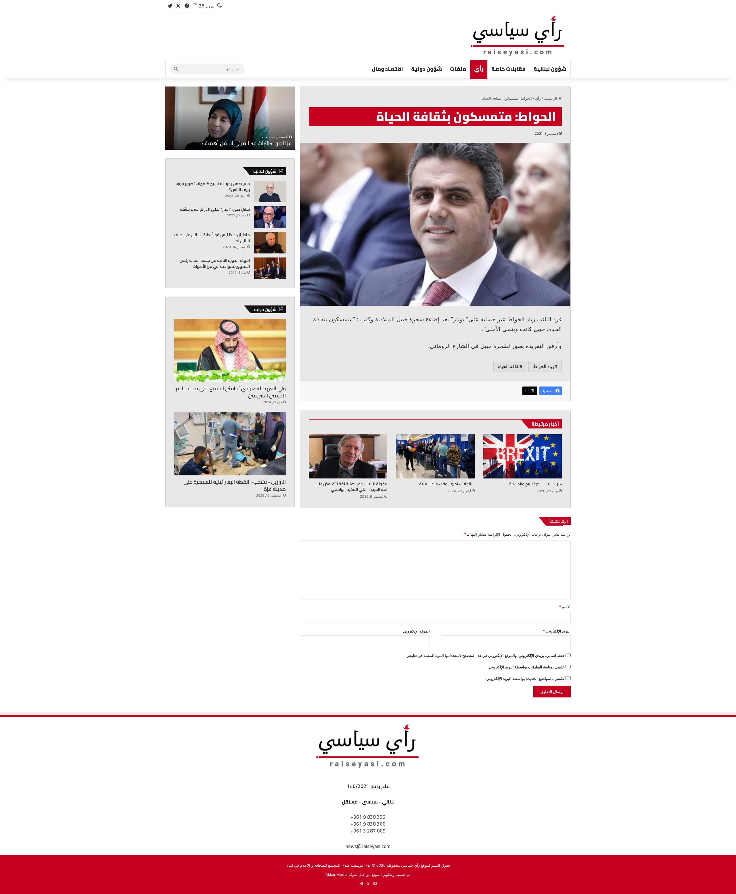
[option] (230, 118)
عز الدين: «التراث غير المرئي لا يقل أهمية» (247, 143)
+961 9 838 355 (368, 817)
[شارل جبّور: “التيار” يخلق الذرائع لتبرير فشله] (270, 217)
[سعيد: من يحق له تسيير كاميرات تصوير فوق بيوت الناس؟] (270, 191)
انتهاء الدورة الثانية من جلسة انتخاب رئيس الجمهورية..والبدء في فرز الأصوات (214, 263)
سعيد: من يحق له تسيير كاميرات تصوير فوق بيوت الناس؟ (213, 186)
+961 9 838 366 (368, 823)
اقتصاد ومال (387, 69)
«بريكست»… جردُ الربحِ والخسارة (535, 484)
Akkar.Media (336, 874)
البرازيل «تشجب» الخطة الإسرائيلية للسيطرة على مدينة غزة (234, 485)
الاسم (565, 606)
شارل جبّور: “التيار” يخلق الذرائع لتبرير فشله (215, 209)
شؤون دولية (426, 69)
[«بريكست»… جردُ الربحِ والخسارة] (522, 456)
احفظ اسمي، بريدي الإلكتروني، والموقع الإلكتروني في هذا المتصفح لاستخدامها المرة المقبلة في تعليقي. (485, 655)
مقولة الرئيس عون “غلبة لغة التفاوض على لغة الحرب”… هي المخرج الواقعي (351, 486)
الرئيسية (551, 98)
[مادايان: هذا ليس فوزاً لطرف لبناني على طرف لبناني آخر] (270, 242)
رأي (478, 69)
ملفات (458, 69)
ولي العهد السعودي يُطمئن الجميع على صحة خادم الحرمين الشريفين (231, 392)
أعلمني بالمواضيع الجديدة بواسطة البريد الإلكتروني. (525, 678)
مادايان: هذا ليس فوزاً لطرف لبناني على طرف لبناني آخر (212, 238)
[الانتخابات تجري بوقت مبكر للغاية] (435, 456)
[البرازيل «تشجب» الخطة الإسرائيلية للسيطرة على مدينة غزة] (230, 443)
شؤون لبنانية (550, 69)
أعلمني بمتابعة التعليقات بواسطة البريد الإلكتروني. (527, 667)
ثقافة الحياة (509, 366)
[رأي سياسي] (518, 36)
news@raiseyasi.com (368, 846)
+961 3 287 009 (368, 830)
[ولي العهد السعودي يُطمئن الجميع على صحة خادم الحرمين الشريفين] (230, 350)
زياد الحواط (543, 366)
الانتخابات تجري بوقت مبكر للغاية (447, 484)
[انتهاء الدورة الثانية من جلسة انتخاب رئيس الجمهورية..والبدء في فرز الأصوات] (270, 268)
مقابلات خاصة (508, 69)
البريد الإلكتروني (557, 631)
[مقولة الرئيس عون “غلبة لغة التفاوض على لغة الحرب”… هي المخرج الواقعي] (348, 456)
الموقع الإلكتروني (416, 631)
